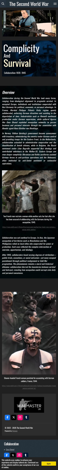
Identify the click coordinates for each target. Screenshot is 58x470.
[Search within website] (3, 4)
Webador (15, 431)
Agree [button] (49, 463)
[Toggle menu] (55, 4)
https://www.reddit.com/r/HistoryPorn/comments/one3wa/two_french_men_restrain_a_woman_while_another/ (29, 228)
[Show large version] (29, 58)
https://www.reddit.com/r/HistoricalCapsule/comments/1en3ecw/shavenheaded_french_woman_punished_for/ (29, 386)
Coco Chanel (10, 449)
